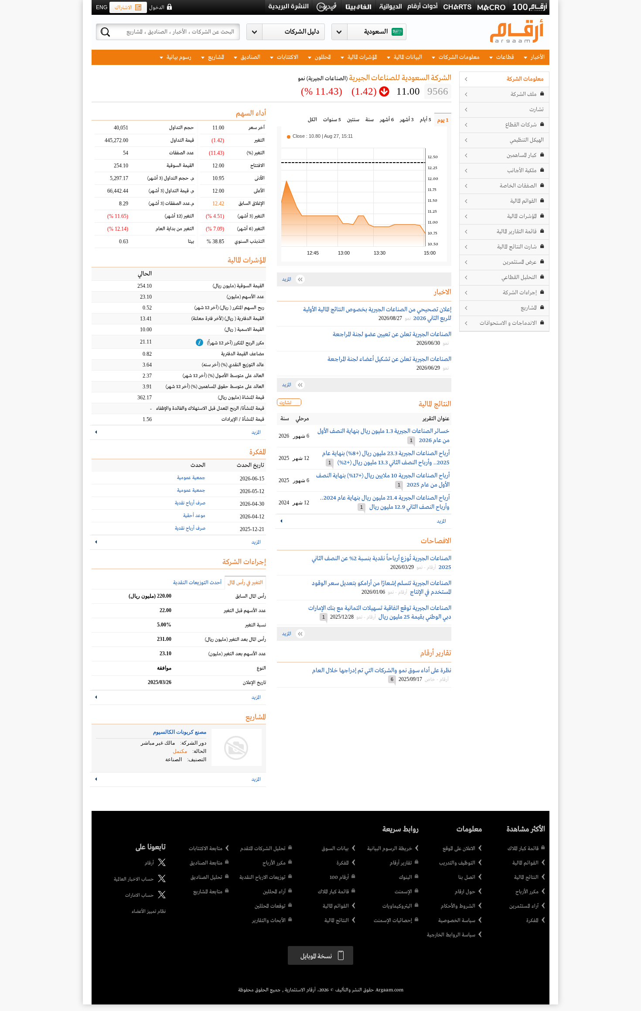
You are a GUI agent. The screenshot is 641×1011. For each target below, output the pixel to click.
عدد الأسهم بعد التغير (237, 654)
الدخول (156, 7)
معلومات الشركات (458, 57)
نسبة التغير (255, 625)
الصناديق (249, 57)
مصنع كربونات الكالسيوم (179, 732)
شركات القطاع (521, 125)
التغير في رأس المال (245, 582)
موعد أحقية (194, 516)
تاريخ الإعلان (254, 683)
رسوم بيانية (178, 57)
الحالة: (199, 751)
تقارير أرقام (401, 863)
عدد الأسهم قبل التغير (245, 611)
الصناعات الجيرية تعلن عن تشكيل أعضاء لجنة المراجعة (389, 359)
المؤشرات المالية (361, 57)
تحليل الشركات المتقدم (263, 848)
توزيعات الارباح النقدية (262, 877)
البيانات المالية (407, 57)
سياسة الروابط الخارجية (451, 935)
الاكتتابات (287, 57)
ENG (101, 7)
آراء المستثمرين (524, 906)
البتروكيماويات (397, 906)
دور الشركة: (193, 743)
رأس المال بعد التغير (235, 640)
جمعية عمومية (191, 478)
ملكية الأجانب (522, 170)
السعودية (376, 31)
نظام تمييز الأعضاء (149, 912)
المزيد (441, 521)
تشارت (536, 109)
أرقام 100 (339, 877)
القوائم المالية (523, 201)
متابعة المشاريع (207, 891)
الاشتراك (123, 7)
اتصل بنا (466, 877)
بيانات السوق (335, 848)
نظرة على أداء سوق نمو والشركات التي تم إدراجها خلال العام (381, 670)
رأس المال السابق (250, 596)
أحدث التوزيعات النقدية (197, 582)
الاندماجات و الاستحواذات (508, 323)
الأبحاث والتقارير (269, 920)
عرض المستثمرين (520, 262)
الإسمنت (403, 891)
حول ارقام (465, 891)
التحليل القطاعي (519, 277)
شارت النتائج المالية (517, 247)
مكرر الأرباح (527, 891)
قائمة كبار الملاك (523, 848)
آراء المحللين (274, 891)
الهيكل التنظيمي (527, 140)
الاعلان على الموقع (459, 848)
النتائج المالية (526, 877)
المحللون (322, 57)
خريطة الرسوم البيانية (389, 848)
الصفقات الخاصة (518, 186)
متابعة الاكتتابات (205, 848)
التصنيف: (196, 759)
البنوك (405, 877)
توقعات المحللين (270, 906)
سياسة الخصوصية (456, 920)
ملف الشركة (524, 94)
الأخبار (537, 57)
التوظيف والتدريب (457, 863)
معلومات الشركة (525, 79)
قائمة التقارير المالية (517, 231)
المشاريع (215, 57)
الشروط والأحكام (458, 906)
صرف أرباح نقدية (190, 503)
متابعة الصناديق (206, 863)
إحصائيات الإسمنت (393, 920)
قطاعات (504, 57)
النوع (261, 668)
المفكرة (532, 920)
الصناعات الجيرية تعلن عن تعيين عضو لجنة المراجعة (392, 334)
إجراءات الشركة (520, 292)
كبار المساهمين (522, 155)
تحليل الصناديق (206, 877)
